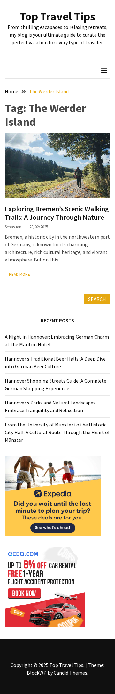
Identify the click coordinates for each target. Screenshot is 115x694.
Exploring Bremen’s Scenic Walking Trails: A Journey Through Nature (57, 212)
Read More (19, 274)
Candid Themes (70, 672)
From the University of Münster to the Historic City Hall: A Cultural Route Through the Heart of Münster (57, 432)
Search (97, 299)
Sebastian (13, 227)
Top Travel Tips (57, 16)
